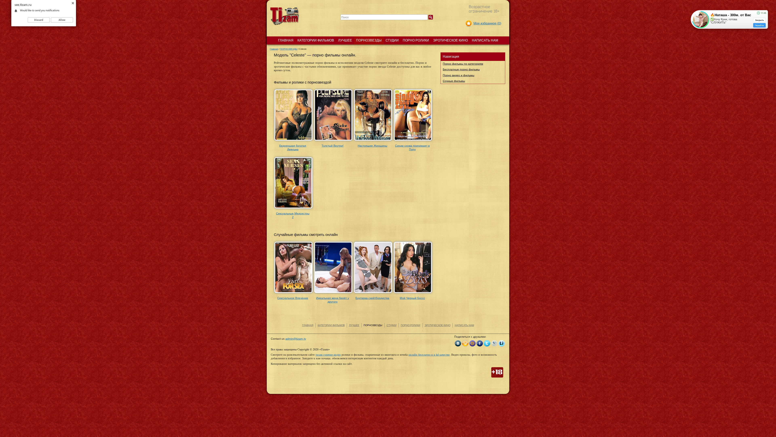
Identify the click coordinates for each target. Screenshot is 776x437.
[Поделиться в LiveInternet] (501, 343)
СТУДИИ (392, 40)
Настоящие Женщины (372, 145)
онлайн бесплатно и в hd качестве (429, 354)
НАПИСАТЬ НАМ (485, 40)
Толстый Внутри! (333, 145)
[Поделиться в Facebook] (480, 343)
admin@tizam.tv (295, 338)
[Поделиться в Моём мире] (472, 343)
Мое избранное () (487, 23)
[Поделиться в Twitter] (487, 343)
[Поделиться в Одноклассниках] (465, 343)
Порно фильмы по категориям (463, 63)
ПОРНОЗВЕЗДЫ (369, 40)
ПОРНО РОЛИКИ (416, 40)
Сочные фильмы (454, 81)
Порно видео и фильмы (458, 75)
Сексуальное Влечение (292, 298)
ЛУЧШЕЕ (345, 40)
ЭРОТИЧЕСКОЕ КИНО (450, 40)
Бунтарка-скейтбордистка (372, 298)
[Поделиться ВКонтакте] (458, 343)
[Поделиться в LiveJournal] (494, 343)
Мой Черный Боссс (412, 298)
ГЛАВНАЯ (285, 40)
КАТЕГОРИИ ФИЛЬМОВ (315, 40)
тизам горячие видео (328, 354)
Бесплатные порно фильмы (461, 69)
